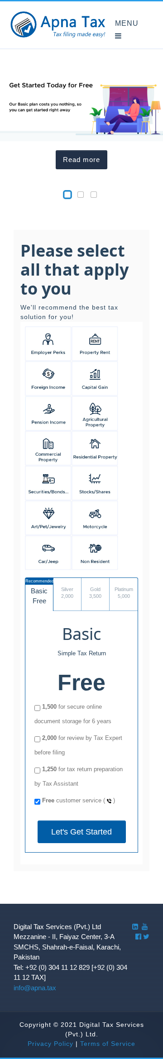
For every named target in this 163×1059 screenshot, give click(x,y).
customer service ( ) (78, 800)
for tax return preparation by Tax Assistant (78, 776)
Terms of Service (107, 1043)
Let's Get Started (81, 831)
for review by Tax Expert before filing (78, 745)
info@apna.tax (35, 988)
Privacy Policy (50, 1043)
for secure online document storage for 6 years (72, 714)
